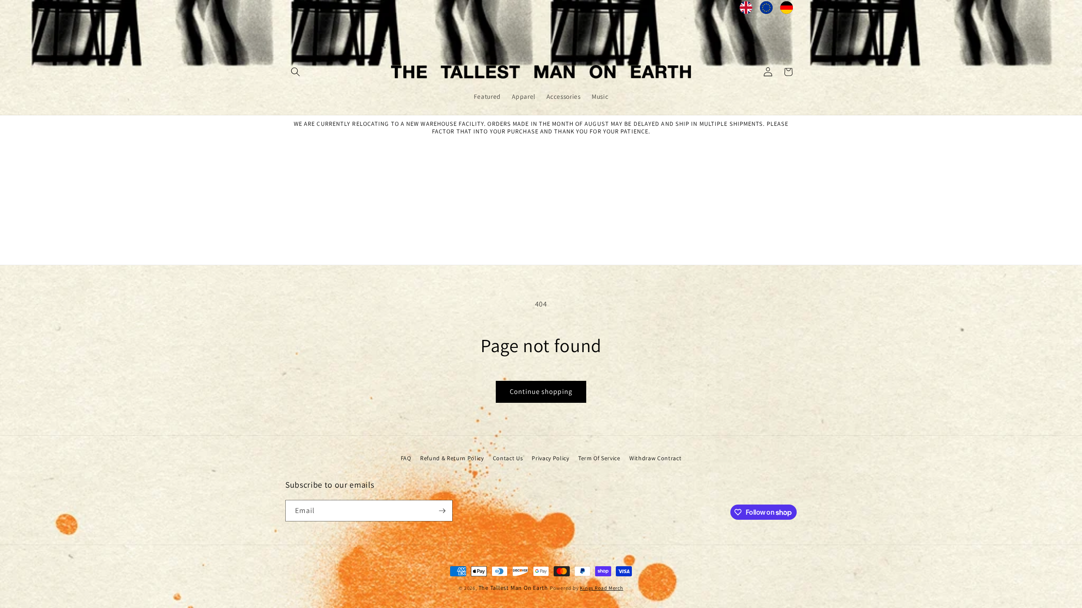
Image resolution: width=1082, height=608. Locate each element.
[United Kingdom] (746, 9)
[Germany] (786, 9)
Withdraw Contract (655, 458)
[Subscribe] (442, 511)
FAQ (406, 458)
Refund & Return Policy (452, 458)
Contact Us (508, 458)
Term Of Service (599, 458)
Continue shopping (541, 391)
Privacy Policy (550, 458)
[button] (295, 72)
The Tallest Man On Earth (513, 588)
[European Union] (766, 9)
